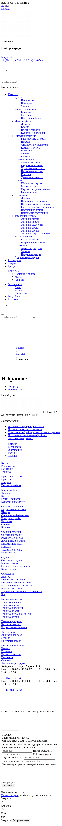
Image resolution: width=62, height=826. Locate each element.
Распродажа (14, 260)
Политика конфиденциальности (26, 426)
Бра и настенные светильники (38, 207)
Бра (3, 594)
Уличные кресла (30, 221)
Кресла (25, 126)
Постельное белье (31, 118)
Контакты (13, 299)
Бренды (12, 266)
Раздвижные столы (32, 165)
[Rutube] (3, 708)
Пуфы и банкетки (31, 129)
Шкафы (25, 141)
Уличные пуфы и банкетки (36, 233)
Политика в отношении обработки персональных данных (27, 437)
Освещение (21, 195)
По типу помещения (13, 645)
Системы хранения (25, 135)
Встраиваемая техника (34, 242)
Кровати (26, 112)
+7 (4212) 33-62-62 (33, 60)
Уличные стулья (30, 227)
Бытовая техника (30, 239)
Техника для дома (25, 236)
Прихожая (7, 657)
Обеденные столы (31, 162)
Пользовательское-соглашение (25, 429)
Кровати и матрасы (25, 109)
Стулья (18, 180)
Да (2, 5)
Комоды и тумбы (30, 147)
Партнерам (21, 293)
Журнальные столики (33, 168)
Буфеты (25, 156)
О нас (18, 287)
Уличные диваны (31, 218)
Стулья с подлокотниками (35, 189)
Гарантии (20, 279)
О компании (15, 284)
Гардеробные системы (33, 138)
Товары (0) (14, 386)
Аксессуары (21, 245)
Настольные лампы (32, 209)
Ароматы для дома (31, 248)
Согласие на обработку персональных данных (34, 432)
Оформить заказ (21, 820)
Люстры (25, 198)
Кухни (18, 97)
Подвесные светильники (35, 201)
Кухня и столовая (11, 654)
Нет (7, 5)
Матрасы (26, 115)
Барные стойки (9, 552)
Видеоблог (14, 296)
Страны (12, 455)
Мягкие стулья (29, 186)
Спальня (6, 660)
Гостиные (6, 651)
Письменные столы (32, 171)
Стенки (25, 153)
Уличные (26, 106)
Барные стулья (29, 192)
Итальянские (28, 100)
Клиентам (14, 270)
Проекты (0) (15, 389)
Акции (12, 263)
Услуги (18, 276)
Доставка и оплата (25, 273)
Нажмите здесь (9, 795)
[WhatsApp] (8, 65)
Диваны (25, 124)
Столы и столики (24, 159)
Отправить (8, 786)
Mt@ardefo (7, 57)
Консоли (26, 174)
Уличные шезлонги (32, 224)
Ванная (5, 648)
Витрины (26, 150)
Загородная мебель (25, 215)
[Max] (3, 65)
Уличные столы (30, 230)
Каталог (13, 94)
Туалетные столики (32, 177)
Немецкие (27, 103)
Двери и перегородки (27, 257)
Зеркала (25, 251)
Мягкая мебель (23, 121)
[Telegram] (13, 65)
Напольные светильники (35, 212)
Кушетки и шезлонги (33, 132)
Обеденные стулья (31, 183)
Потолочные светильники (36, 204)
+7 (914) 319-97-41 (11, 60)
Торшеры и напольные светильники (21, 591)
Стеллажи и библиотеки (35, 144)
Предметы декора (31, 254)
